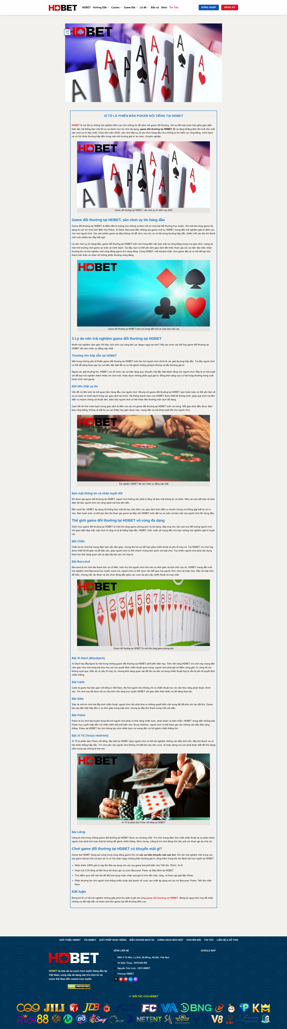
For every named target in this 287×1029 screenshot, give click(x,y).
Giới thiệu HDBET (70, 940)
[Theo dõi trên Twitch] (135, 979)
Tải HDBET (90, 940)
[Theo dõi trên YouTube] (126, 979)
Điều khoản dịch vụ (142, 940)
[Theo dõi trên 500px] (130, 979)
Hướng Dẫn (100, 7)
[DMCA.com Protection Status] (79, 986)
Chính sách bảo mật (170, 940)
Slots (164, 7)
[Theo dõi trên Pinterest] (121, 979)
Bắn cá (155, 7)
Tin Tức (173, 7)
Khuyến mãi (194, 940)
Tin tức (209, 940)
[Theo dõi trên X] (116, 979)
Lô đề (143, 7)
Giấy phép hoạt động (113, 940)
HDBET (86, 7)
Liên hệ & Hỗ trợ (227, 940)
